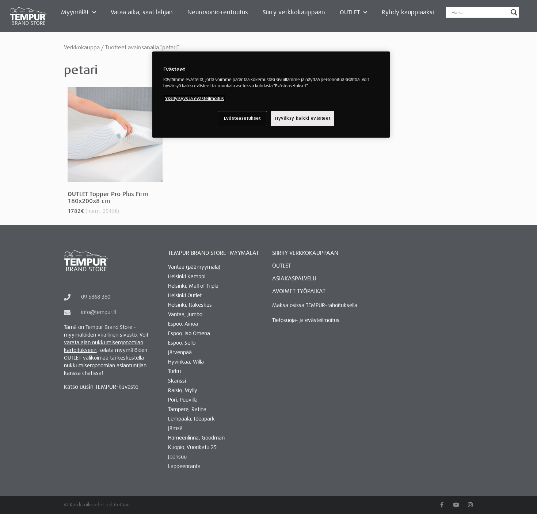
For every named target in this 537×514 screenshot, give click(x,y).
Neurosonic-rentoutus (217, 12)
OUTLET (350, 12)
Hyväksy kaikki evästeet (302, 118)
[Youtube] (456, 504)
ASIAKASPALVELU (294, 278)
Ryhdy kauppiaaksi (408, 12)
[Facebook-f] (442, 504)
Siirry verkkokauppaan (294, 12)
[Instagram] (470, 504)
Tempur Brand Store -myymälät (213, 253)
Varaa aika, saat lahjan (142, 12)
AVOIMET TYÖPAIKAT (298, 291)
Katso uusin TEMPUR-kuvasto (101, 387)
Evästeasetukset (242, 118)
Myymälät (75, 12)
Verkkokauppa (82, 47)
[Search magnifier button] (514, 12)
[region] (271, 94)
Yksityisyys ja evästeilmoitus (194, 98)
